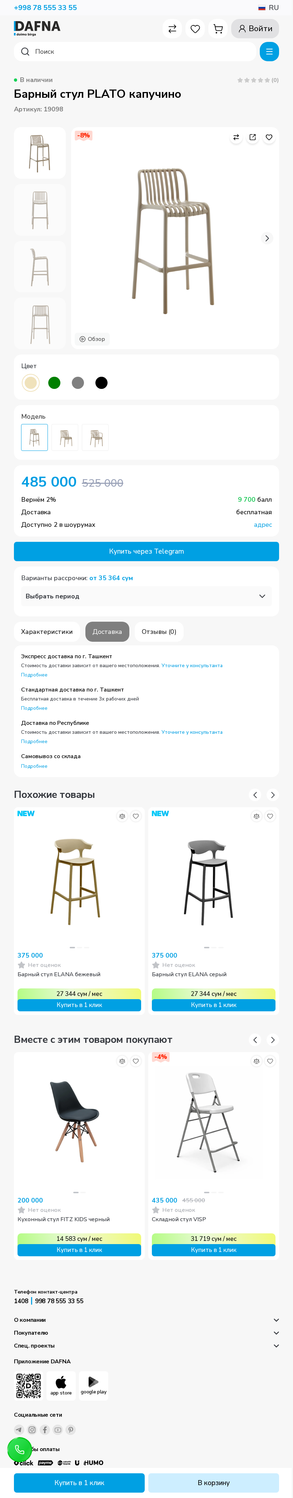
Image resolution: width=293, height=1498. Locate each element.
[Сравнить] (122, 816)
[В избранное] (135, 816)
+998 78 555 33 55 (45, 8)
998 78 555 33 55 (59, 1301)
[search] (135, 51)
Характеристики (47, 631)
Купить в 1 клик (79, 1483)
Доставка (107, 631)
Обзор (96, 339)
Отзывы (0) (159, 631)
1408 (21, 1301)
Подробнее (34, 674)
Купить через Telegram (146, 551)
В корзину (214, 1483)
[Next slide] (267, 238)
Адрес (263, 524)
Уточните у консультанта (192, 665)
